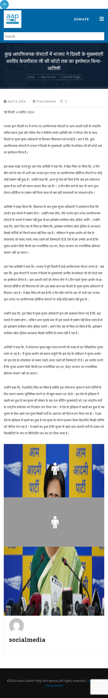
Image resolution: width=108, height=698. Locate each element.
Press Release (48, 77)
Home (31, 77)
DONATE (81, 19)
